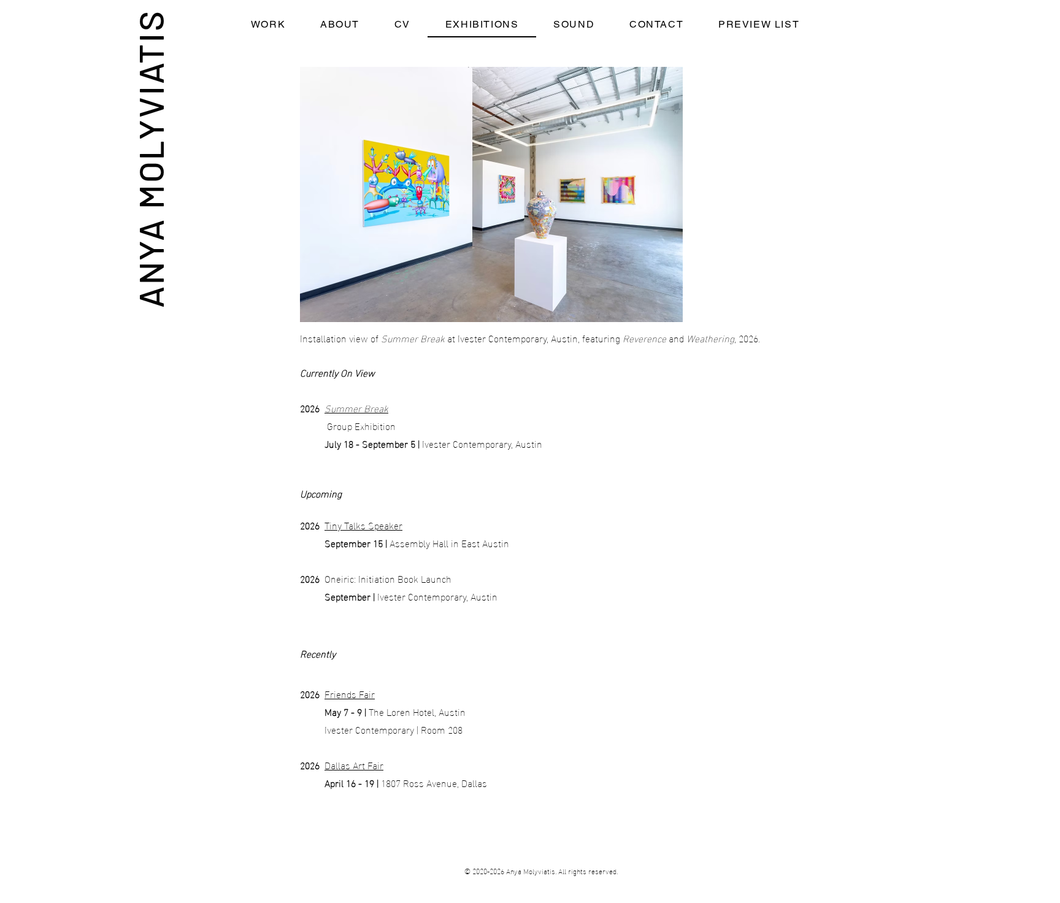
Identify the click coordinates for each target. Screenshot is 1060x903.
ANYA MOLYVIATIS (150, 158)
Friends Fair (350, 693)
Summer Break (356, 408)
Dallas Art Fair (354, 765)
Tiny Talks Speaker (363, 525)
